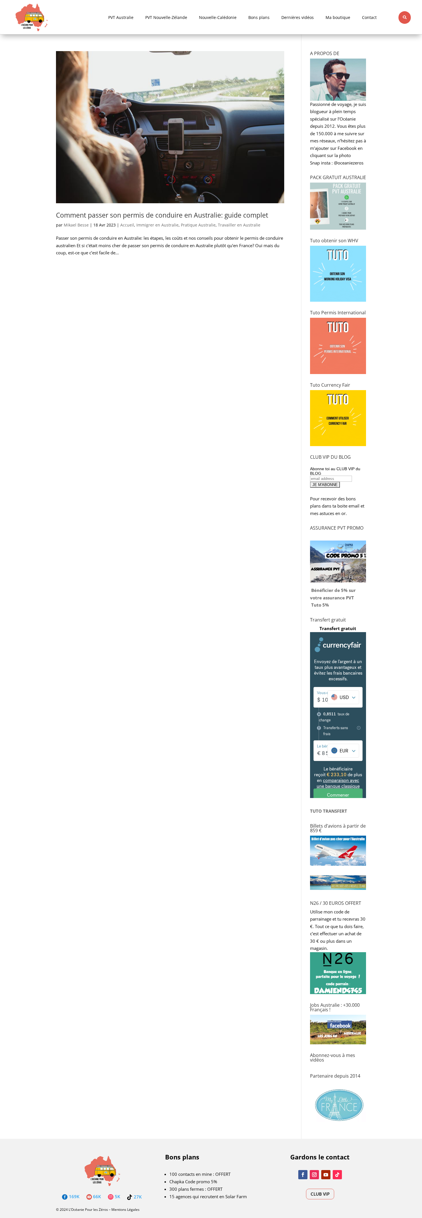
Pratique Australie (198, 225)
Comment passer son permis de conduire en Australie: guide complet (162, 215)
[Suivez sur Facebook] (302, 1174)
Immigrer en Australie (157, 225)
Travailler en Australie (239, 225)
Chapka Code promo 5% (193, 1181)
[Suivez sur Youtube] (325, 1174)
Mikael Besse (76, 225)
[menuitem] (121, 17)
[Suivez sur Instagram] (314, 1174)
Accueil (127, 225)
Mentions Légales (125, 1209)
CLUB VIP (320, 1194)
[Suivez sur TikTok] (337, 1174)
